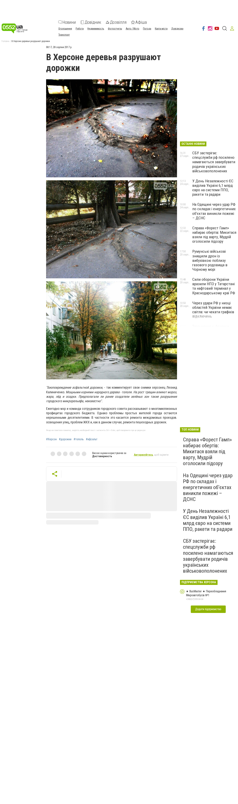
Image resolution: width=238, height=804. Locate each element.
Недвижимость (95, 28)
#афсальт (91, 439)
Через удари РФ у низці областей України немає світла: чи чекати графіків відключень (213, 310)
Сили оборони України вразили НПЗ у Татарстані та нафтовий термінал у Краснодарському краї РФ (213, 286)
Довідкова (177, 28)
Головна (5, 41)
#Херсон (51, 439)
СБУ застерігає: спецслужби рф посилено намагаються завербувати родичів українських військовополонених (213, 162)
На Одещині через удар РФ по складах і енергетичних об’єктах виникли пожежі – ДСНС (214, 211)
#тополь (79, 439)
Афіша (141, 22)
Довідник (93, 22)
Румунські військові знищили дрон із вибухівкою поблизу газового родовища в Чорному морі (209, 260)
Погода (147, 28)
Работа (80, 28)
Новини (69, 22)
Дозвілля (118, 22)
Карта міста (161, 28)
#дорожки (65, 439)
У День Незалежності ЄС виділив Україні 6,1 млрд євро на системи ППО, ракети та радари (212, 188)
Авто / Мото (132, 28)
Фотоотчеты (115, 28)
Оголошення (65, 28)
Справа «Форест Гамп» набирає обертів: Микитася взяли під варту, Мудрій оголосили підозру (214, 235)
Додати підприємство (208, 609)
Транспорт (64, 34)
